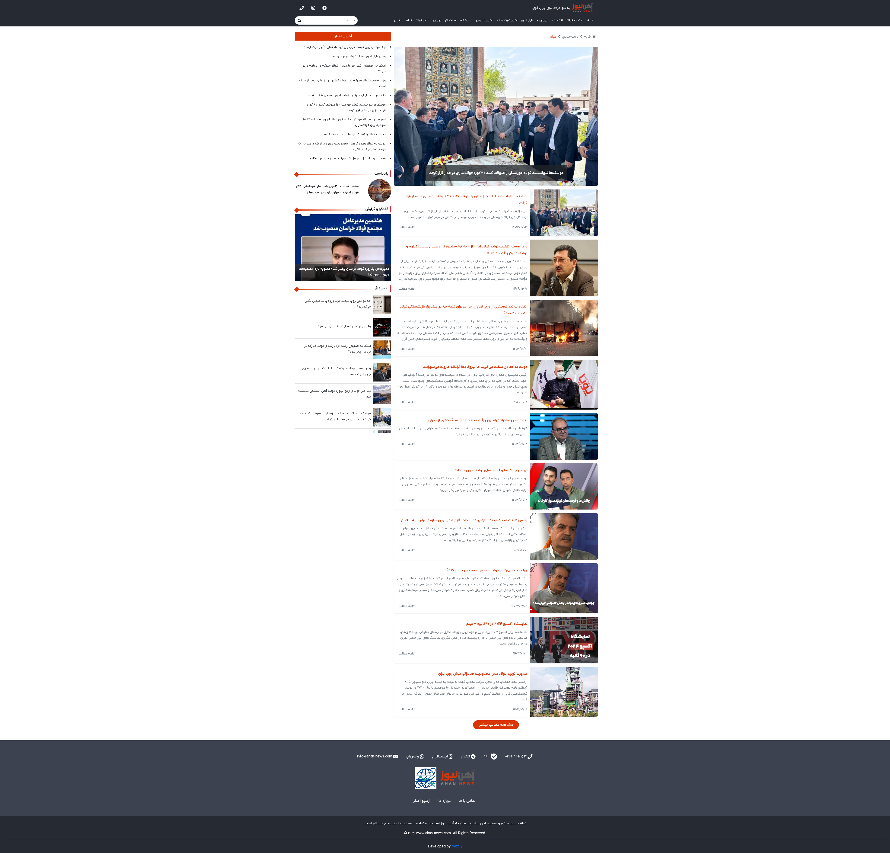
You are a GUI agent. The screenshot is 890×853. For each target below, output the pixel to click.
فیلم (409, 20)
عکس (398, 20)
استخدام (451, 20)
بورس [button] (543, 20)
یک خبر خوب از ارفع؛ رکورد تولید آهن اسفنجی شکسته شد (346, 95)
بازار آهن (527, 20)
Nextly (456, 846)
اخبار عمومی (484, 20)
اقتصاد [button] (558, 20)
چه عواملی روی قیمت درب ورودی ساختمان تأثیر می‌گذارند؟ (345, 47)
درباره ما (444, 800)
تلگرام (466, 756)
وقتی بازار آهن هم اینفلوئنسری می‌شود (359, 56)
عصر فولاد (422, 20)
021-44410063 (516, 756)
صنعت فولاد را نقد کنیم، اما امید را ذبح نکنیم (355, 134)
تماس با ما (467, 800)
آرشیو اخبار (421, 800)
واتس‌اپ (413, 756)
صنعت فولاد (575, 20)
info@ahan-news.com (375, 756)
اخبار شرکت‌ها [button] (508, 20)
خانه (590, 20)
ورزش (437, 20)
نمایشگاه (466, 20)
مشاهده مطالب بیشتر (496, 724)
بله (486, 756)
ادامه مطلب (407, 227)
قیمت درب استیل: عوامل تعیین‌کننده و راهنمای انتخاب (348, 158)
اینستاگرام (440, 756)
